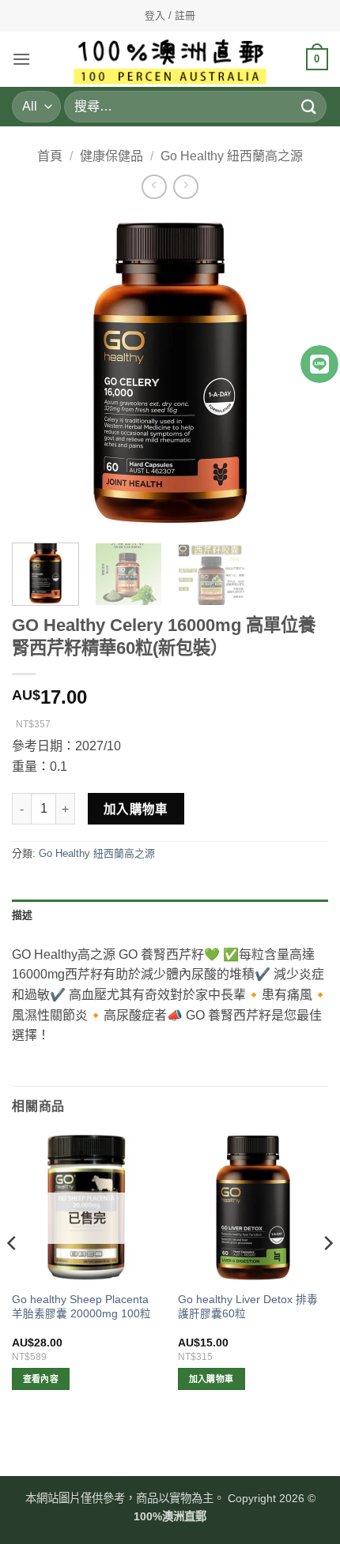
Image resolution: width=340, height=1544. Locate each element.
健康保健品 (111, 156)
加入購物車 (136, 809)
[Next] (327, 1274)
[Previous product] (185, 187)
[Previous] (38, 372)
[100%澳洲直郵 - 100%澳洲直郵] (170, 59)
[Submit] (309, 106)
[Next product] (154, 187)
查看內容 (41, 1379)
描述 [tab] (22, 915)
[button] (21, 58)
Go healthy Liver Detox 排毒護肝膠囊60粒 (248, 1307)
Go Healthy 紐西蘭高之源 (232, 156)
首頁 (49, 156)
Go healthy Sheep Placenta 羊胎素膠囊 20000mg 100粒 (81, 1307)
